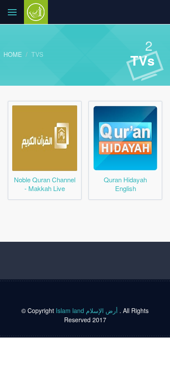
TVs (37, 54)
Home (12, 54)
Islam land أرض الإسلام (87, 310)
